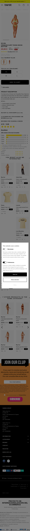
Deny (15, 285)
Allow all (15, 274)
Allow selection (15, 279)
